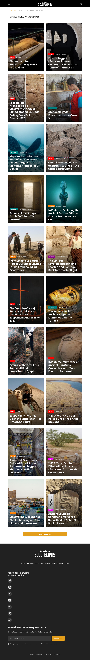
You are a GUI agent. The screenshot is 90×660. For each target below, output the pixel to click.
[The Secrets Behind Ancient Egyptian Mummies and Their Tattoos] (64, 300)
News (12, 57)
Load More (44, 534)
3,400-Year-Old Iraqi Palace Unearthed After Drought (63, 418)
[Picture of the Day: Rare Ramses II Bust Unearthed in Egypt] (26, 351)
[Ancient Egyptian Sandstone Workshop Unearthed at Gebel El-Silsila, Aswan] (64, 503)
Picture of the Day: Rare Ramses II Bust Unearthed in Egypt (24, 368)
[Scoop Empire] (45, 3)
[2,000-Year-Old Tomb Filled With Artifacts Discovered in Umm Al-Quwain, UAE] (64, 452)
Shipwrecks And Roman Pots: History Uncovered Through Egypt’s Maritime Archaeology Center (24, 162)
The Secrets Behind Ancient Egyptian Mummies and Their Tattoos (61, 316)
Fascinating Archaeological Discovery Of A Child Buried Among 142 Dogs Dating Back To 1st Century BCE (24, 110)
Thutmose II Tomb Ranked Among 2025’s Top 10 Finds (24, 64)
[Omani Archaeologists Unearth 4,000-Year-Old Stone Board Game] (64, 148)
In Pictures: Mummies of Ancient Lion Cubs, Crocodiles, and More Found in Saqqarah (63, 367)
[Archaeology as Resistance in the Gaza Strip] (64, 98)
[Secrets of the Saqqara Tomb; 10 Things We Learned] (26, 199)
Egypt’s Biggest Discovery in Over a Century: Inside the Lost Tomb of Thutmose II (63, 63)
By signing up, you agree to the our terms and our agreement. (32, 644)
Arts (50, 459)
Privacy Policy (45, 644)
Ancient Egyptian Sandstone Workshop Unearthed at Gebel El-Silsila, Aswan (62, 518)
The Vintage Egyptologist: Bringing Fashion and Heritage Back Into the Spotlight (62, 265)
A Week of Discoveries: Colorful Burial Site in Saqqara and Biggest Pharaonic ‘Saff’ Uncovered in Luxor (24, 466)
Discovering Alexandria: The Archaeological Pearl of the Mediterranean (26, 520)
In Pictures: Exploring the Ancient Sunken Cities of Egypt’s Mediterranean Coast (63, 215)
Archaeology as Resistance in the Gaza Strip (62, 115)
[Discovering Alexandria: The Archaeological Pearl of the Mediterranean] (26, 503)
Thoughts (52, 108)
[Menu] (9, 3)
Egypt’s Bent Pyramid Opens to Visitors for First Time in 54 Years (25, 418)
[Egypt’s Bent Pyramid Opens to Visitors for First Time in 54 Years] (26, 401)
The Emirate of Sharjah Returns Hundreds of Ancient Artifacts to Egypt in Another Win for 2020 (25, 314)
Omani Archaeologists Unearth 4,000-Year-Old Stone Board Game (63, 165)
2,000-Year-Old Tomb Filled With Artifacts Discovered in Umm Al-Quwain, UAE (62, 468)
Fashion (51, 256)
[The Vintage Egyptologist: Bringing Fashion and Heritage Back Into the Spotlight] (64, 249)
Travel (51, 206)
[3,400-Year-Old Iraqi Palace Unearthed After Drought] (64, 401)
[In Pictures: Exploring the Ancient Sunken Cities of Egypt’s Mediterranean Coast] (64, 199)
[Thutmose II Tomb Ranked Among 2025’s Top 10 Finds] (26, 47)
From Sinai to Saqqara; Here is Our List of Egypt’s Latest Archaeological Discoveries (25, 265)
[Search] (81, 3)
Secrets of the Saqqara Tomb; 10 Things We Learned (24, 216)
